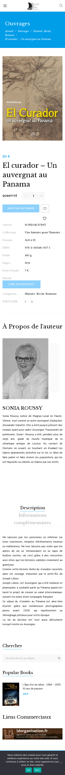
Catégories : (10, 293)
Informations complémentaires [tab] (32, 519)
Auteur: (7, 224)
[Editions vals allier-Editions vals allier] (33, 6)
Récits (40, 293)
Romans (51, 293)
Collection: (9, 232)
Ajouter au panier (21, 208)
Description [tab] (32, 507)
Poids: (6, 255)
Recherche (59, 658)
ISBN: (6, 247)
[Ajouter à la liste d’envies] (45, 208)
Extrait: (7, 278)
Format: (7, 240)
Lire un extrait (21, 284)
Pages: (6, 262)
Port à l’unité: (11, 270)
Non (37, 770)
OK (28, 770)
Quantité (9, 195)
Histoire (30, 293)
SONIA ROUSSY (35, 224)
